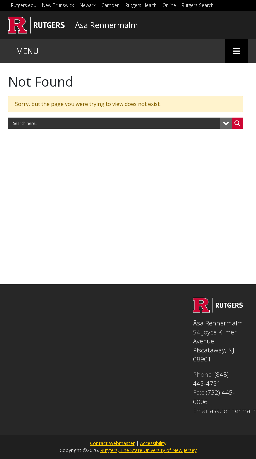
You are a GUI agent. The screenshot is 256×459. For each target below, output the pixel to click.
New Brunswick (58, 5)
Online (169, 5)
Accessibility (153, 443)
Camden (110, 5)
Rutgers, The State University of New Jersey (148, 450)
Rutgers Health (141, 5)
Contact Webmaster (112, 443)
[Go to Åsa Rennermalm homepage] (218, 310)
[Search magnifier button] (237, 123)
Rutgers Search (198, 5)
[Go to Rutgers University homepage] (36, 25)
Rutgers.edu (23, 5)
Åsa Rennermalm (106, 25)
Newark (88, 5)
